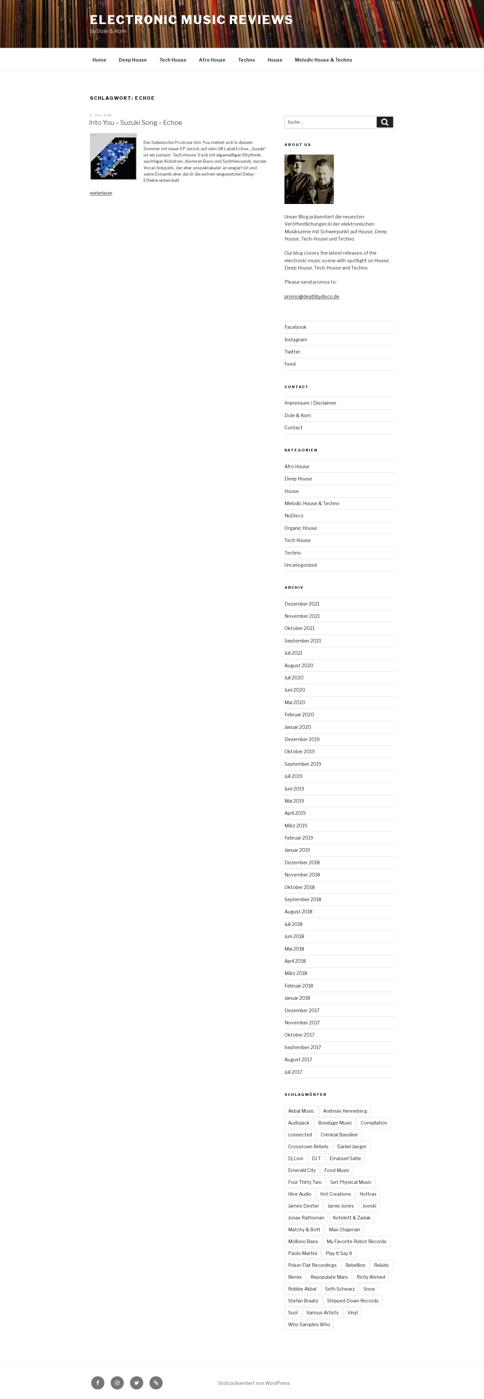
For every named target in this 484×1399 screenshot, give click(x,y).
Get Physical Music (351, 1182)
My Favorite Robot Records (357, 1241)
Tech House (172, 60)
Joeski (369, 1206)
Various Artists (322, 1312)
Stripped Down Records (353, 1300)
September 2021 (302, 640)
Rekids (381, 1265)
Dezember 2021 (301, 604)
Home (99, 60)
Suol (293, 1312)
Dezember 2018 (302, 862)
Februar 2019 (298, 838)
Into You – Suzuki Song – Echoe (135, 123)
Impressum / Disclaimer (310, 403)
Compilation (374, 1123)
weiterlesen (101, 192)
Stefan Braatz (303, 1300)
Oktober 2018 (299, 887)
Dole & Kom (297, 415)
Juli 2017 (293, 1072)
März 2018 (295, 973)
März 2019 (295, 825)
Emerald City (302, 1170)
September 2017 (302, 1047)
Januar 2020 (297, 727)
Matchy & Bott (304, 1229)
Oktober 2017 (299, 1035)
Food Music (337, 1170)
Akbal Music (301, 1111)
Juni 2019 (294, 788)
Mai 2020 (294, 702)
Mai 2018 (294, 949)
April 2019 (295, 813)
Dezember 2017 (301, 1010)
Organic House (300, 528)
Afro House (212, 60)
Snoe (369, 1289)
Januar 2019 (297, 850)
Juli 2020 (294, 677)
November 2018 (302, 874)
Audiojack (298, 1123)
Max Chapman (344, 1229)
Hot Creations (335, 1194)
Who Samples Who (309, 1324)
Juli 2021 (293, 653)
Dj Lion (295, 1158)
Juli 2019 (293, 776)
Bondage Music (335, 1123)
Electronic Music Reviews (191, 20)
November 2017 (302, 1022)
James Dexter (303, 1206)
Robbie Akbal (302, 1289)
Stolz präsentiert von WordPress (254, 1383)
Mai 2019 (294, 801)
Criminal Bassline (339, 1134)
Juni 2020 (294, 690)
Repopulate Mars (329, 1277)
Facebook (295, 327)
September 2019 (302, 764)
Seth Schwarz (340, 1289)
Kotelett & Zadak (352, 1217)
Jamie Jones (341, 1206)
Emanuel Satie (345, 1158)
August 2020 (298, 665)
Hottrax (368, 1194)
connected (300, 1134)
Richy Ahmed (371, 1277)
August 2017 (298, 1059)
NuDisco (294, 515)
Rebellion (355, 1265)
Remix (295, 1277)
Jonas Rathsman (306, 1217)
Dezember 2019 (302, 739)
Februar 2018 (298, 985)
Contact (293, 427)
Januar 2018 (297, 998)
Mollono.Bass (303, 1241)
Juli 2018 (293, 924)
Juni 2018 (294, 936)
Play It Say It (339, 1253)
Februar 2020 (299, 714)
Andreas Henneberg (345, 1111)
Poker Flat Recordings (312, 1265)
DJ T (316, 1158)
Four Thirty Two (305, 1182)
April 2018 (295, 961)
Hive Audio (299, 1194)
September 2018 (302, 899)
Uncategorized (300, 565)
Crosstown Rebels (308, 1146)
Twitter (292, 352)
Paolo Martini (302, 1253)
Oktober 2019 (299, 751)
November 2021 (302, 616)
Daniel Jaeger (352, 1146)
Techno (246, 60)
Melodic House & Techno (323, 60)
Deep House (133, 60)
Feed (290, 364)
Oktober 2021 (299, 628)
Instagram (295, 339)
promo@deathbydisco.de (311, 296)
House (275, 60)
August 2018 (298, 911)
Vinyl (352, 1312)
